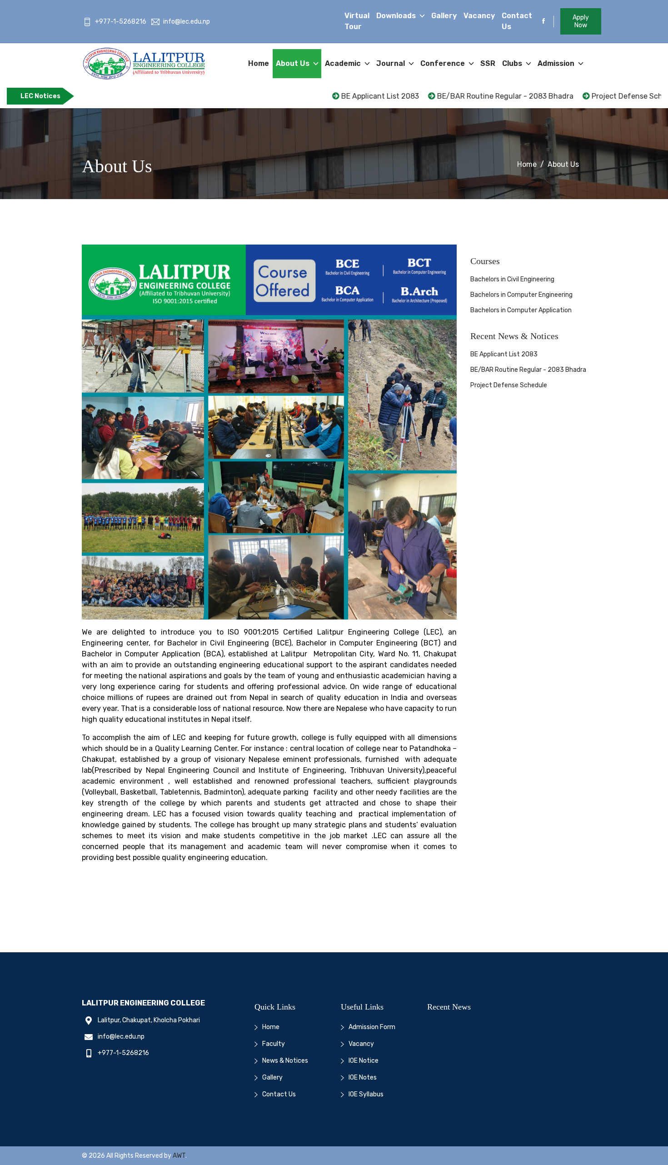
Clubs (513, 63)
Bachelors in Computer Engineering (521, 295)
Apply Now (581, 21)
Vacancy (479, 15)
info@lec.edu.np (186, 21)
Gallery (444, 15)
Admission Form (372, 1027)
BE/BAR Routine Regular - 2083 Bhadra (467, 96)
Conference (443, 63)
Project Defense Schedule (598, 96)
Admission (557, 63)
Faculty (273, 1044)
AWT (179, 1156)
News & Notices (285, 1061)
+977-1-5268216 (120, 21)
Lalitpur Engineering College (143, 1003)
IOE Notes (363, 1077)
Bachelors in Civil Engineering (512, 279)
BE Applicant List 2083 (341, 96)
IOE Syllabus (366, 1094)
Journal (391, 63)
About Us (293, 63)
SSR (487, 63)
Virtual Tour (356, 21)
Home (258, 63)
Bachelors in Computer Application (521, 310)
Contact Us (517, 21)
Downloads (397, 15)
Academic (344, 63)
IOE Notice (364, 1061)
